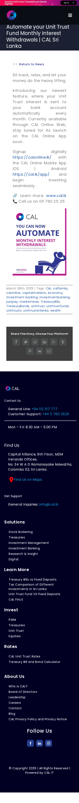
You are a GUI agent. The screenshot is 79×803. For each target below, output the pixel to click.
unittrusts (13, 310)
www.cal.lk (56, 195)
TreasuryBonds (17, 306)
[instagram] (48, 743)
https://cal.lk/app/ (31, 174)
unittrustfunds (57, 306)
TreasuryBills (50, 302)
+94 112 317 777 (45, 409)
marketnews (29, 302)
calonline (13, 293)
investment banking (22, 297)
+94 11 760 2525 (55, 414)
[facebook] (30, 743)
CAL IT (49, 773)
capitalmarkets (34, 293)
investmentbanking (54, 297)
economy (55, 293)
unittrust (38, 306)
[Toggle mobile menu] (70, 15)
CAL (49, 288)
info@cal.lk (49, 504)
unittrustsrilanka (36, 310)
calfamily (60, 288)
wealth (55, 310)
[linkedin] (39, 743)
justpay (12, 302)
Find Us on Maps (28, 479)
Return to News (31, 64)
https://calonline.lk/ (32, 157)
